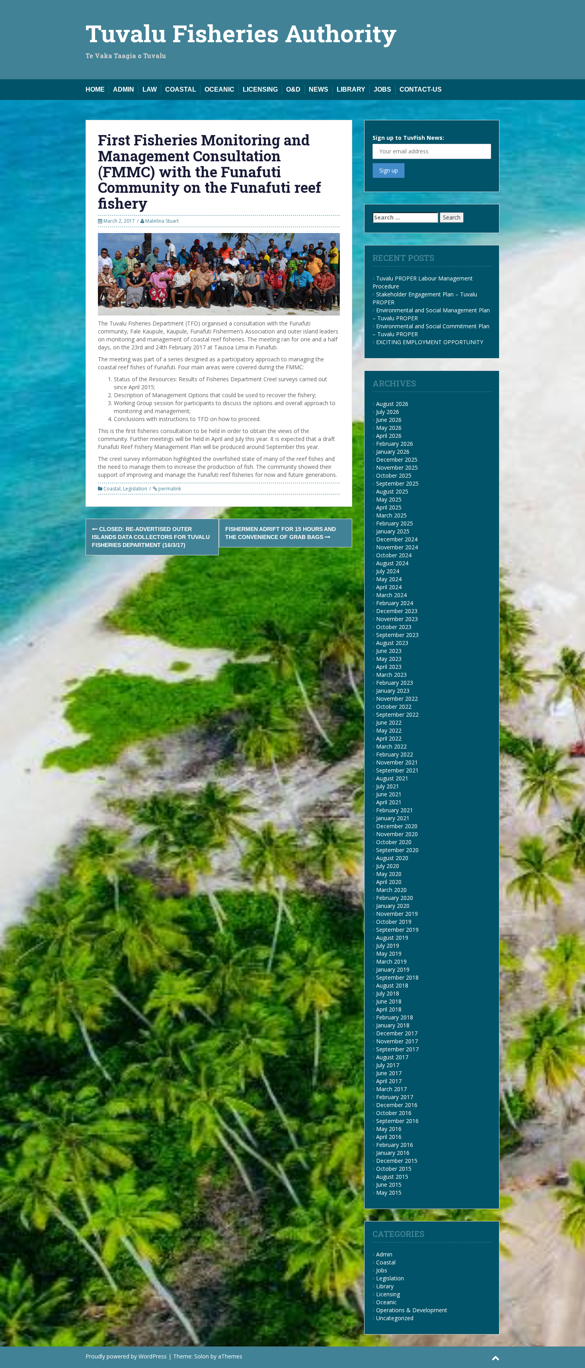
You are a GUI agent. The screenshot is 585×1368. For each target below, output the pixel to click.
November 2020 (397, 834)
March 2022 (391, 746)
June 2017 (389, 1073)
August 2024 (392, 563)
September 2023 (397, 635)
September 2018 (397, 977)
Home (95, 89)
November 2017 (397, 1041)
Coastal (180, 89)
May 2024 (389, 579)
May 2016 (389, 1129)
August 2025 (392, 491)
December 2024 (396, 539)
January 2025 (393, 531)
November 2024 (397, 547)
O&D (293, 89)
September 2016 (397, 1121)
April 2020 (389, 882)
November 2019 (397, 913)
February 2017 (394, 1097)
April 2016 (389, 1137)
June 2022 (389, 722)
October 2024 (393, 555)
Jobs (382, 89)
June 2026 (389, 419)
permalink (169, 488)
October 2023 (393, 627)
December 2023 (396, 611)
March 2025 (391, 515)
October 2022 (393, 706)
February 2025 (394, 523)
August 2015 (392, 1176)
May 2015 (389, 1192)
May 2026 (389, 427)
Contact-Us (421, 89)
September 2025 (397, 483)
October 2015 (393, 1168)
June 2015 (389, 1184)
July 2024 (387, 571)
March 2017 (391, 1089)
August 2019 (392, 937)
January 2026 (393, 451)
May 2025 (389, 499)
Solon (201, 1356)
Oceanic (219, 89)
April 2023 (389, 666)
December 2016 (396, 1105)
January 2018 (393, 1025)
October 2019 (393, 921)
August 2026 (392, 404)
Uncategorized (394, 1318)
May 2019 (389, 953)
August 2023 (392, 643)
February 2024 (394, 603)
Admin (123, 89)
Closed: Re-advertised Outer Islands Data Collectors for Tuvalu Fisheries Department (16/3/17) (151, 537)
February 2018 (394, 1017)
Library (351, 89)
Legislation (135, 488)
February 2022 (394, 754)
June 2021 (389, 794)
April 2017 (389, 1081)
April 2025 (389, 507)
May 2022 (389, 730)
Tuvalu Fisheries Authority (241, 33)
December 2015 (396, 1160)
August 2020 (392, 858)
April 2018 (389, 1009)
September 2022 (397, 714)
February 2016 (394, 1144)
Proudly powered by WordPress (126, 1356)
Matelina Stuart (162, 221)
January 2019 (393, 969)
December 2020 (396, 826)
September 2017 (397, 1049)
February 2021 (394, 810)
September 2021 (397, 770)
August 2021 (392, 778)
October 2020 (393, 842)
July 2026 (387, 411)
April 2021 (389, 802)
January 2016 (393, 1152)
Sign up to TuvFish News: (408, 137)
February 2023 (394, 682)
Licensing (260, 89)
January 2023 (393, 690)
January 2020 (393, 905)
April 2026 (389, 435)
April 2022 (389, 738)
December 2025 (396, 459)
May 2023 (389, 658)
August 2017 (392, 1057)
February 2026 (394, 443)
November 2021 (397, 762)
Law (149, 89)
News (318, 89)
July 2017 (387, 1065)
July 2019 (387, 945)
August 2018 (392, 985)
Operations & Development (411, 1310)
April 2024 (389, 587)
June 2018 (389, 1001)
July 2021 (387, 786)
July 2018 (387, 993)
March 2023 (391, 674)
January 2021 (393, 818)
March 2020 (391, 890)
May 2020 (389, 874)
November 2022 (397, 698)
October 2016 (393, 1113)
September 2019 (397, 929)
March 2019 (391, 961)
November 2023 (397, 619)
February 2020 (394, 898)
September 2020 (397, 850)
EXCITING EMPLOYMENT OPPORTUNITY (429, 342)
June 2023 (389, 651)
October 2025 (393, 475)
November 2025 (397, 467)
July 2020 (387, 866)
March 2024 (391, 595)
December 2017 (396, 1033)
